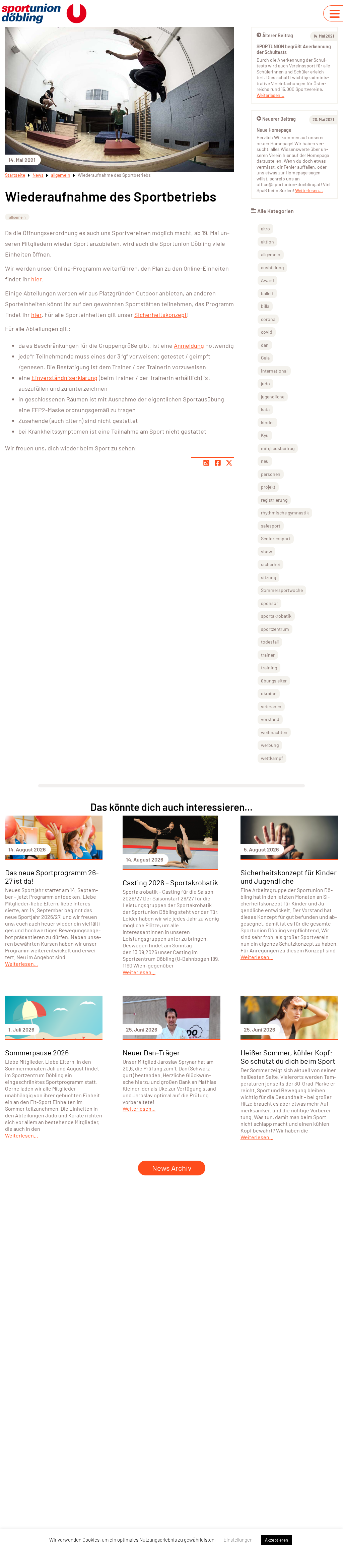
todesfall (270, 642)
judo (265, 383)
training (269, 667)
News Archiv (171, 1167)
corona (268, 319)
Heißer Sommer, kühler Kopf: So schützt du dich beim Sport (288, 1056)
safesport (270, 526)
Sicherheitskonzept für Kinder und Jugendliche (289, 876)
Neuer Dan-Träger (151, 1052)
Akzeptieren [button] (276, 1540)
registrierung (274, 500)
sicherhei (270, 564)
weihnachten (274, 732)
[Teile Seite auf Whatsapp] (206, 463)
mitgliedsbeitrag (277, 448)
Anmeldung (189, 345)
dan (265, 345)
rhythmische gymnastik (285, 512)
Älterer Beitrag (277, 35)
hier (36, 279)
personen (270, 474)
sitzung (268, 577)
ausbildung (272, 267)
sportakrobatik (276, 616)
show (266, 551)
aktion (267, 241)
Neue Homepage (274, 130)
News (38, 175)
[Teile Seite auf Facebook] (218, 463)
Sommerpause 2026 (37, 1052)
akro (265, 228)
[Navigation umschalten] (334, 13)
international (274, 371)
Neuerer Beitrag (279, 119)
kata (265, 409)
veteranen (271, 706)
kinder (267, 422)
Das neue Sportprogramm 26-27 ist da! (52, 876)
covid (266, 332)
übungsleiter (274, 680)
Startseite (15, 175)
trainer (268, 655)
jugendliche (272, 396)
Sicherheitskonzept (160, 314)
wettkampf (272, 758)
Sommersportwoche (282, 590)
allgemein (60, 175)
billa (265, 306)
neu (265, 461)
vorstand (270, 719)
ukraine (268, 693)
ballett (267, 293)
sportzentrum (275, 629)
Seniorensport (275, 538)
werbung (270, 745)
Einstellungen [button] (238, 1540)
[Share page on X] (229, 463)
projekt (268, 487)
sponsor (269, 603)
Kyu (265, 435)
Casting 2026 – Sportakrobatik (170, 882)
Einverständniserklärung (64, 377)
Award (267, 280)
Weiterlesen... (270, 95)
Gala (265, 358)
